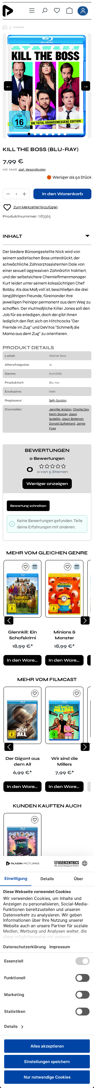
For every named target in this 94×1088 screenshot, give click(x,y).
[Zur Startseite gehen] (11, 11)
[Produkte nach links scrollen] (8, 620)
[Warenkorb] (69, 11)
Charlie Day (81, 409)
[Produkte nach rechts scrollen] (85, 620)
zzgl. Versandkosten (32, 169)
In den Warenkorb (62, 193)
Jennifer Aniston (60, 409)
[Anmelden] (83, 11)
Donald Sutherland (62, 423)
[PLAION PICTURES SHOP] (5, 27)
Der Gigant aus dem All (22, 761)
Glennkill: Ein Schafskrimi (22, 635)
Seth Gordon (58, 400)
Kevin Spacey (58, 414)
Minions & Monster (64, 635)
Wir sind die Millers (64, 761)
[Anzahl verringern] (8, 194)
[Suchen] (44, 11)
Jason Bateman (73, 419)
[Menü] (31, 11)
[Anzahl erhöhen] (24, 194)
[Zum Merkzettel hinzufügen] (25, 566)
